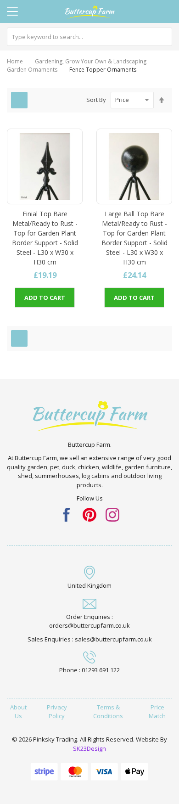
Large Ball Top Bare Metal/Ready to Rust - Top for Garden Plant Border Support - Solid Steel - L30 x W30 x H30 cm (134, 237)
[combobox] (89, 37)
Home (15, 61)
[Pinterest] (89, 514)
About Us (18, 711)
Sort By (96, 100)
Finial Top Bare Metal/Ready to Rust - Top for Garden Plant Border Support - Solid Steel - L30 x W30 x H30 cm (45, 237)
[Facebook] (66, 514)
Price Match (157, 711)
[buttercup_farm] (112, 514)
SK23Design (89, 748)
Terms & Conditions (108, 711)
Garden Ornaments (32, 69)
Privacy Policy (57, 711)
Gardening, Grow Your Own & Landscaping (90, 61)
